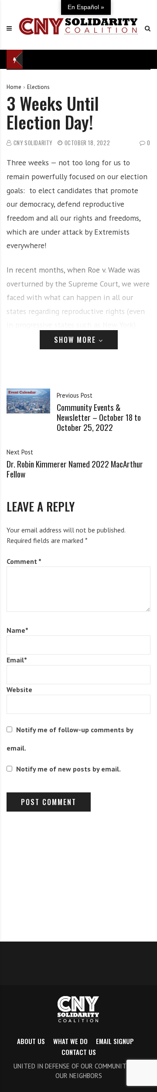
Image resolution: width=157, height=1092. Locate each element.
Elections (38, 87)
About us (31, 1041)
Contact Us (78, 1052)
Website (19, 689)
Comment (24, 561)
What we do (70, 1041)
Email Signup (115, 1041)
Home (14, 87)
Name (17, 630)
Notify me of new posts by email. (68, 768)
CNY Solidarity (33, 143)
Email (17, 659)
